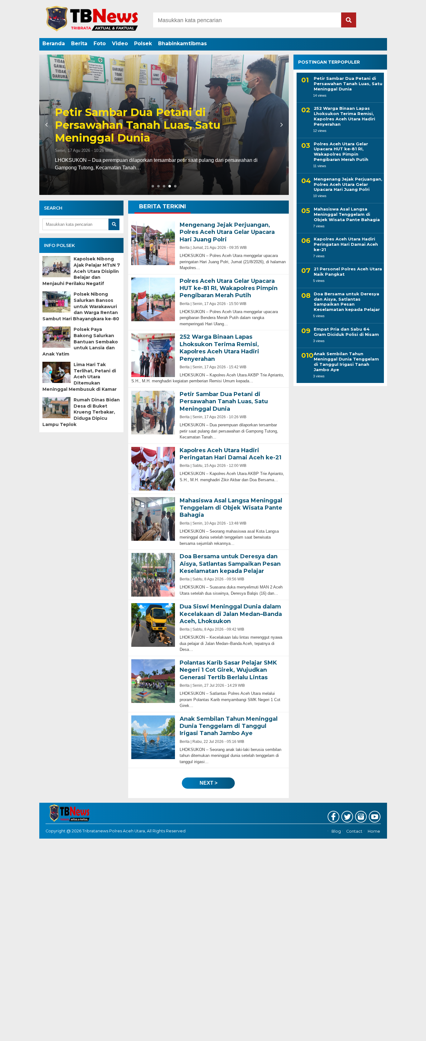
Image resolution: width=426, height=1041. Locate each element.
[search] (348, 19)
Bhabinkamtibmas (182, 43)
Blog (336, 831)
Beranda (53, 43)
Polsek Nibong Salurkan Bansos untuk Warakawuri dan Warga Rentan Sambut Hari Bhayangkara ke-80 (80, 306)
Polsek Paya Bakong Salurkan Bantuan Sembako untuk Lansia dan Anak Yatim (80, 341)
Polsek (143, 43)
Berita (79, 43)
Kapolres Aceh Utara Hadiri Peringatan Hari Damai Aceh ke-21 (162, 131)
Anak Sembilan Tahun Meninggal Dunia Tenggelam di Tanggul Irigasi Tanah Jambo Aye (346, 361)
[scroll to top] (406, 1032)
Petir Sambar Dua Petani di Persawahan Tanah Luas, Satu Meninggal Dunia (348, 83)
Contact (354, 831)
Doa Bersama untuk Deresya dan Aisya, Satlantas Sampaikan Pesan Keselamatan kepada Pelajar (347, 301)
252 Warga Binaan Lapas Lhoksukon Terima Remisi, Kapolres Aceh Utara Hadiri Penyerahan (344, 116)
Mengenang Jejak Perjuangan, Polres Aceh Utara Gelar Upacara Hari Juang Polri (348, 184)
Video (120, 43)
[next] (281, 125)
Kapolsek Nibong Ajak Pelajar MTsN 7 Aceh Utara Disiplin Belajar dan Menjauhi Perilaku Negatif (81, 271)
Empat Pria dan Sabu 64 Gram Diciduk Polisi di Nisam (346, 332)
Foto (100, 43)
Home (374, 831)
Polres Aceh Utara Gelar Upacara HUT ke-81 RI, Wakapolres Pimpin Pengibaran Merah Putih (341, 151)
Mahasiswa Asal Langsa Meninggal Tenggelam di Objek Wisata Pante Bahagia (347, 214)
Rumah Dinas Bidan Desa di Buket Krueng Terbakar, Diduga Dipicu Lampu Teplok (81, 412)
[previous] (47, 125)
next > (208, 783)
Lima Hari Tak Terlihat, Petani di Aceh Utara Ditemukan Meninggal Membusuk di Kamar (79, 377)
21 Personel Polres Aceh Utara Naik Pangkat (348, 271)
